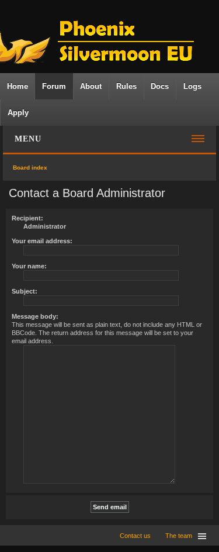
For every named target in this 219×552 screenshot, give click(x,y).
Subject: (24, 291)
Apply (18, 112)
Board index (30, 167)
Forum (54, 86)
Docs (160, 86)
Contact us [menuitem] (135, 535)
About (91, 86)
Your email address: (42, 240)
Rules (126, 86)
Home (17, 86)
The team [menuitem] (178, 535)
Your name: (29, 266)
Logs (192, 86)
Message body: (35, 316)
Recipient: (27, 218)
